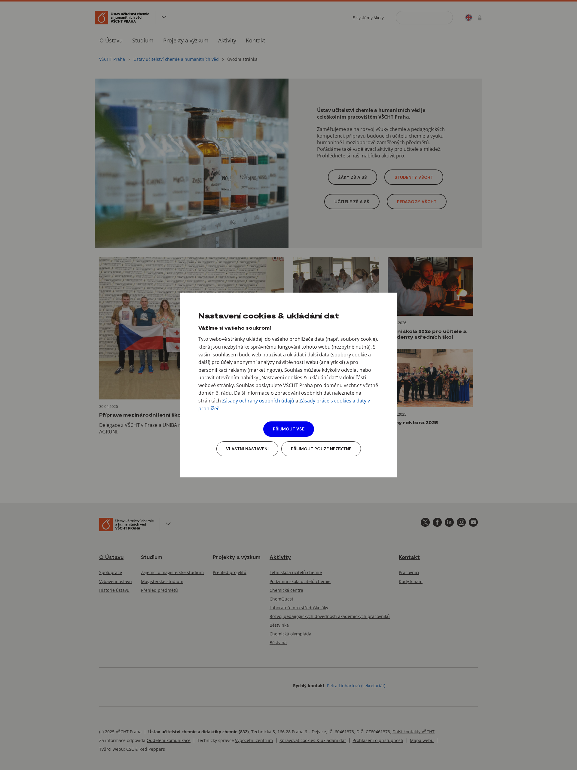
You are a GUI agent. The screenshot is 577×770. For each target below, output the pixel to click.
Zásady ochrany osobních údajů (258, 400)
